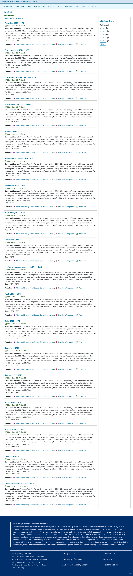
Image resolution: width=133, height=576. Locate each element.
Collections (20, 6)
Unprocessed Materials (36, 6)
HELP (94, 6)
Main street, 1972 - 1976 (15, 212)
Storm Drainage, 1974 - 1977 (17, 50)
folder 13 (104, 41)
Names (59, 6)
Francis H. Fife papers (66, 44)
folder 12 (104, 37)
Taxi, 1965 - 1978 (12, 348)
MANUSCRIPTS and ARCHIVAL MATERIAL (20, 1)
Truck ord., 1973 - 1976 (14, 429)
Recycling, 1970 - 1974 (14, 23)
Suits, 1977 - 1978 (12, 321)
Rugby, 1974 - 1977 (13, 294)
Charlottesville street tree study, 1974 (20, 77)
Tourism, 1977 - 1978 (13, 375)
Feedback (107, 559)
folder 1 (103, 28)
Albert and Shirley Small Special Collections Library (35, 44)
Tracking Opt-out (110, 565)
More (102, 44)
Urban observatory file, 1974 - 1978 (19, 483)
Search (86, 6)
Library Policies (69, 553)
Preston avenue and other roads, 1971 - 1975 (23, 267)
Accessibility (109, 553)
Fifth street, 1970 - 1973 (15, 185)
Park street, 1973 (12, 240)
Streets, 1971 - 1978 (13, 131)
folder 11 (104, 34)
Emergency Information (72, 559)
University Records (72, 6)
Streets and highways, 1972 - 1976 (19, 158)
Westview (82, 44)
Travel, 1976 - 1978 (13, 402)
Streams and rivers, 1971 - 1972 (18, 104)
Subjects (51, 6)
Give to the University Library (75, 565)
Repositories (8, 6)
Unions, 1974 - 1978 (13, 456)
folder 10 (104, 31)
